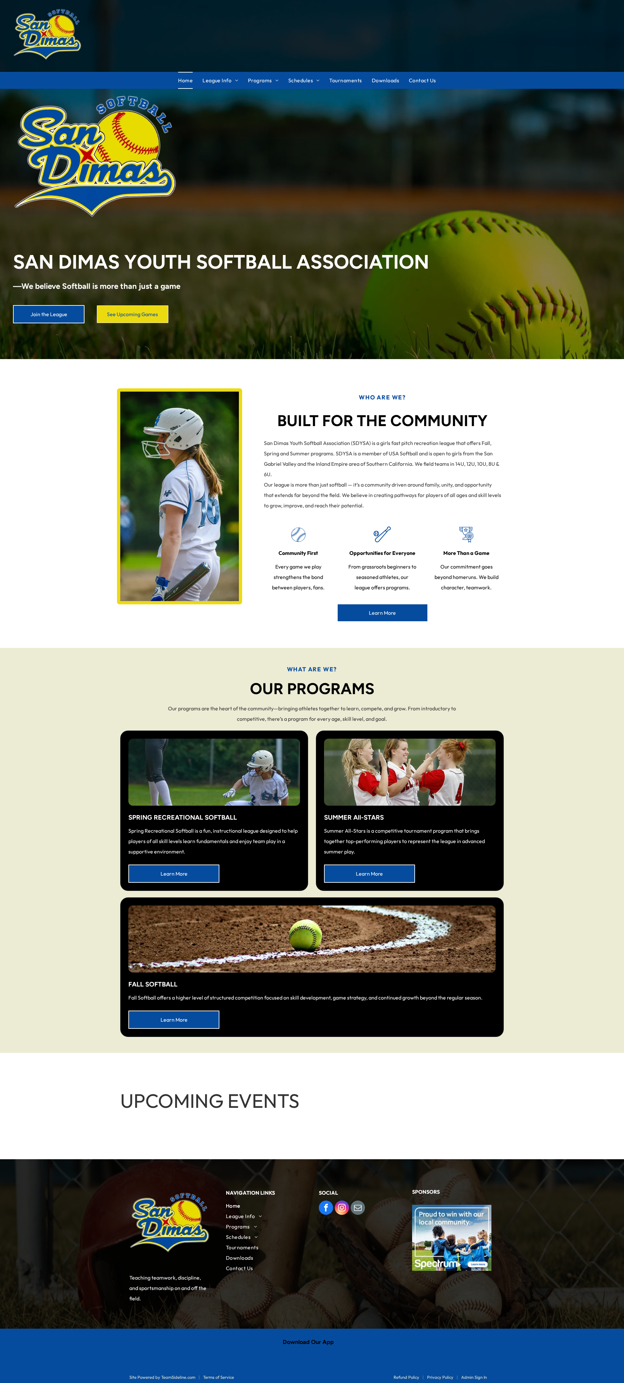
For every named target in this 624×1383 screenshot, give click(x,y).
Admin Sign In (474, 1377)
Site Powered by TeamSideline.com (162, 1377)
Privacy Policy (440, 1377)
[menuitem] (190, 80)
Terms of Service (218, 1377)
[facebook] (326, 1208)
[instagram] (342, 1208)
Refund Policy (406, 1377)
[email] (358, 1208)
